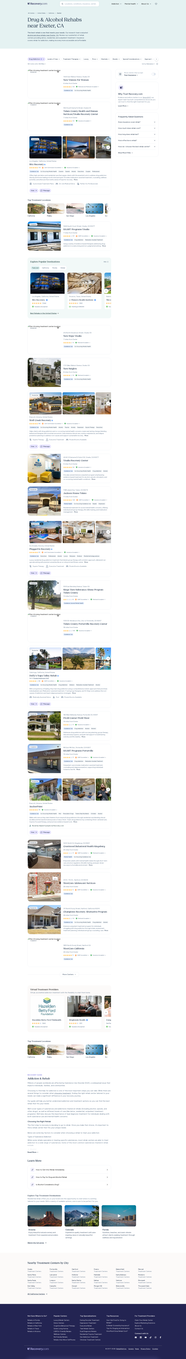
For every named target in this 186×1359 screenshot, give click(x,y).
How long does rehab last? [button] (128, 134)
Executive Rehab (86, 1326)
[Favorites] (156, 4)
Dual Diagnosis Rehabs (88, 1331)
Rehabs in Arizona (34, 1331)
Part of (39, 678)
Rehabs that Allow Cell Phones (64, 1340)
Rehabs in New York (35, 1326)
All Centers (31, 13)
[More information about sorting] (157, 64)
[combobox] (79, 3)
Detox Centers (59, 1323)
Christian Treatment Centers (90, 1340)
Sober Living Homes (61, 1329)
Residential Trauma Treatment (91, 1334)
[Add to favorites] (58, 72)
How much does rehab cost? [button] (129, 128)
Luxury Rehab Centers (61, 1320)
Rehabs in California (35, 1323)
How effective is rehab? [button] (127, 140)
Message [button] (46, 190)
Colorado (69, 1230)
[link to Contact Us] (136, 1337)
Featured (35, 268)
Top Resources (112, 1316)
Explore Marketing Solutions (145, 1323)
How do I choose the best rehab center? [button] (134, 147)
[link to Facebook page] (160, 1337)
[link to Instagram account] (156, 1337)
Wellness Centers (60, 1334)
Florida (54, 268)
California (51, 13)
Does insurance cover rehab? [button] (129, 122)
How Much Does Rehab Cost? (117, 1331)
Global (62, 268)
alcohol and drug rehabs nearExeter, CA (43, 35)
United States (41, 13)
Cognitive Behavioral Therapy (64, 1326)
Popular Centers (60, 1316)
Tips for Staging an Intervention (118, 1328)
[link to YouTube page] (146, 1337)
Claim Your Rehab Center (144, 1320)
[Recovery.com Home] (37, 4)
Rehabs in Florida (34, 1320)
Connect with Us (141, 1333)
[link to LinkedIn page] (141, 1337)
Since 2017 (147, 97)
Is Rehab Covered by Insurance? (117, 1326)
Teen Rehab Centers (87, 1329)
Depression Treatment (88, 1323)
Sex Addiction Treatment (89, 1337)
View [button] (32, 190)
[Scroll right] (156, 59)
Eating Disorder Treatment (89, 1320)
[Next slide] (108, 147)
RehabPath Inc (121, 1349)
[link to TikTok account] (151, 1337)
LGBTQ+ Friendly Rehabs (62, 1331)
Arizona (31, 1230)
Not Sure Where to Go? (37, 1316)
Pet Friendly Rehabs (61, 1337)
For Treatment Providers (145, 1316)
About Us (138, 1326)
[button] (42, 64)
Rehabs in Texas (33, 1329)
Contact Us (139, 1329)
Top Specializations (88, 1316)
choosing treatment (62, 1093)
